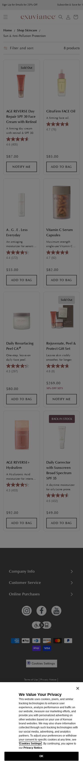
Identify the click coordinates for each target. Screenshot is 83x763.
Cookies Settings (30, 743)
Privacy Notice (32, 747)
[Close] (78, 688)
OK (41, 756)
